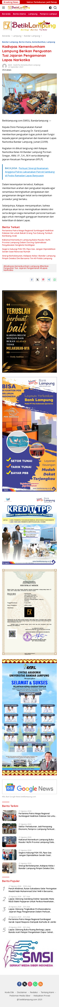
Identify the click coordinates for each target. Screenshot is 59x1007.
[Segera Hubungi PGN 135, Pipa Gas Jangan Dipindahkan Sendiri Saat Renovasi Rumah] (9, 854)
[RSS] (40, 984)
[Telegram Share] (49, 279)
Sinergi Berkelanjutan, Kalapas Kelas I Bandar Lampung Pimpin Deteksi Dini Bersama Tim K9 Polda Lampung (28, 257)
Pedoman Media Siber (20, 995)
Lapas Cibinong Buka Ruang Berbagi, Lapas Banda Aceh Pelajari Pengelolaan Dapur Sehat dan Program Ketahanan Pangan (31, 931)
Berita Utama (25, 42)
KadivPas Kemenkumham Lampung (26, 65)
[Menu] (4, 7)
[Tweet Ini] (37, 279)
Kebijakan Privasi (42, 995)
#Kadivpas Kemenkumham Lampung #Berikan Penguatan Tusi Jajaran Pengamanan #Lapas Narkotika (26, 268)
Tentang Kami (47, 992)
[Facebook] (19, 984)
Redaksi (34, 992)
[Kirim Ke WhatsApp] (55, 279)
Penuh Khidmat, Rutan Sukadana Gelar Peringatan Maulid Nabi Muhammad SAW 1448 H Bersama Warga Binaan (33, 889)
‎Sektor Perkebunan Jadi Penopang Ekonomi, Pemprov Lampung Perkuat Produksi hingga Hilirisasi (36, 827)
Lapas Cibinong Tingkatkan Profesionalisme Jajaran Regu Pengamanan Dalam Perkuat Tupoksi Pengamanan (30, 910)
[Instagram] (30, 984)
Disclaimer (22, 992)
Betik (10, 65)
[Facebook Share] (32, 279)
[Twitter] (24, 984)
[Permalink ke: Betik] (4, 65)
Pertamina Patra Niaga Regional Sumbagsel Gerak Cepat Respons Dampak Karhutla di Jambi (32, 920)
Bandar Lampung (10, 42)
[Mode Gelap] (50, 7)
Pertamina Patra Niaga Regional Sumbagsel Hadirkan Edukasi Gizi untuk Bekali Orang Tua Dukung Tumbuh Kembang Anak (28, 233)
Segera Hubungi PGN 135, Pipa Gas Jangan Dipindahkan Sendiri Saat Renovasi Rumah (28, 250)
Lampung (51, 42)
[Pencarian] (55, 7)
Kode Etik (9, 992)
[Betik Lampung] (18, 7)
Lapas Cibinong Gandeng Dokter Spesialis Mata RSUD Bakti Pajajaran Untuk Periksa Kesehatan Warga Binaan (31, 900)
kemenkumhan (39, 42)
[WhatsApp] (35, 984)
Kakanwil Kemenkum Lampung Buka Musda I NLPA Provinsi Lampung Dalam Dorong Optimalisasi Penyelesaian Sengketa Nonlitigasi (26, 242)
